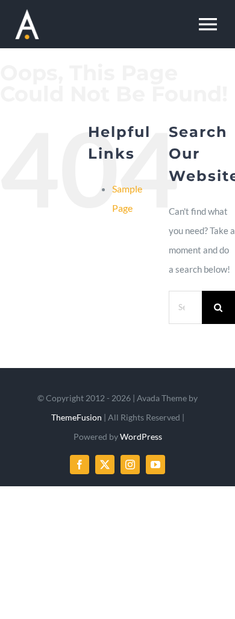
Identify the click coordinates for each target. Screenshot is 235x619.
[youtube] (155, 464)
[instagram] (130, 464)
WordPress (141, 436)
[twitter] (104, 464)
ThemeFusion (76, 417)
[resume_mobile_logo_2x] (27, 13)
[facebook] (79, 464)
